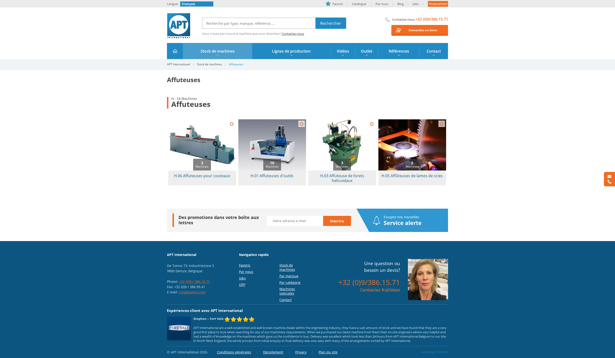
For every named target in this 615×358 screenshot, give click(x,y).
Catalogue (359, 4)
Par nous (381, 4)
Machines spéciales (287, 291)
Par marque (288, 276)
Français (188, 4)
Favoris (335, 4)
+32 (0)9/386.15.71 (431, 19)
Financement (438, 4)
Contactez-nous (293, 33)
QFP (242, 284)
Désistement (273, 352)
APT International (179, 26)
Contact (285, 299)
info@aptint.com (192, 292)
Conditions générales (234, 352)
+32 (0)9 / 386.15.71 (194, 281)
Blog (400, 4)
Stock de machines (209, 64)
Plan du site (328, 352)
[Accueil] (175, 51)
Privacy (301, 352)
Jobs (416, 4)
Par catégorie (290, 282)
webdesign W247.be (434, 352)
